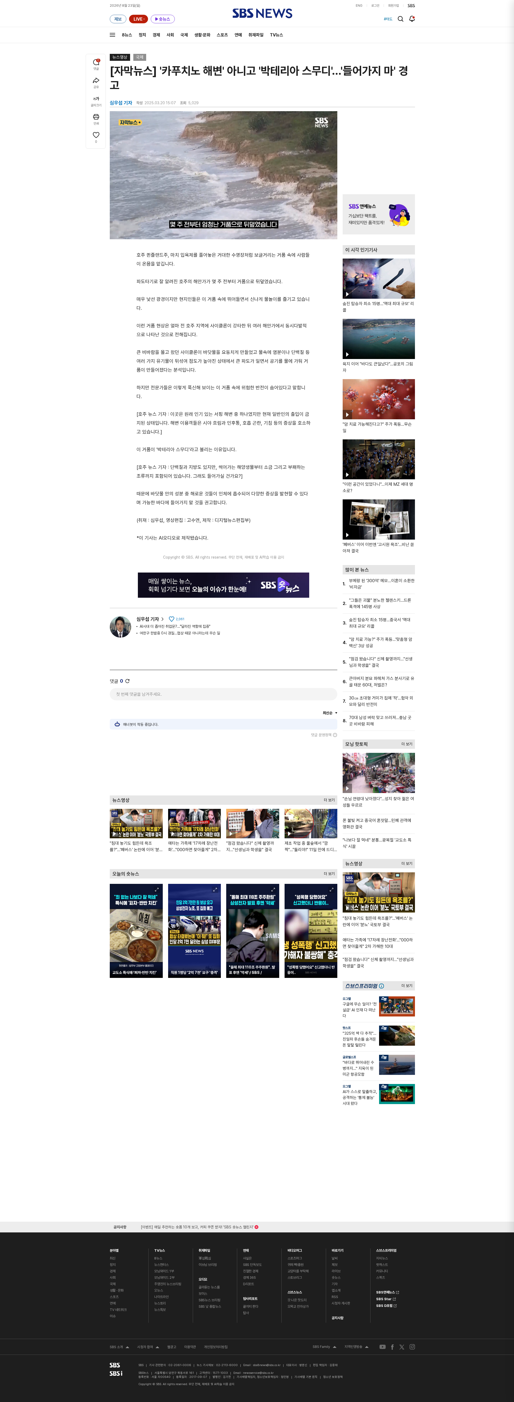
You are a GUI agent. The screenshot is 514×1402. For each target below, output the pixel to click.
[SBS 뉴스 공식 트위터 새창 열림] (402, 1346)
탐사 (246, 1313)
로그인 (375, 6)
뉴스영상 (119, 57)
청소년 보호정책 (333, 1377)
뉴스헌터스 (161, 1265)
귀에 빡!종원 (296, 1265)
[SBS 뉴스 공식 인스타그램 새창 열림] (412, 1347)
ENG (359, 6)
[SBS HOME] (411, 5)
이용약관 (190, 1347)
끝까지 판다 (250, 1306)
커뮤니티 (382, 1271)
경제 (156, 35)
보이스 (203, 1294)
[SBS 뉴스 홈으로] (262, 13)
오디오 (203, 1278)
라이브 (336, 1271)
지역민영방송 (357, 1347)
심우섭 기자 (148, 619)
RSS (335, 1297)
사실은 (247, 1258)
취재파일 (255, 35)
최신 (113, 1258)
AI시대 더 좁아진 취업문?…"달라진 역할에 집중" (175, 626)
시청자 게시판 (341, 1303)
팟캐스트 (382, 1265)
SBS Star (384, 1298)
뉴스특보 (160, 1310)
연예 (238, 35)
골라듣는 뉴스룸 (209, 1287)
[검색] (400, 18)
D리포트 (248, 1284)
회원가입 (393, 6)
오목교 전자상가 (298, 1306)
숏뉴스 (336, 1278)
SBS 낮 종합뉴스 (210, 1306)
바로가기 (337, 1249)
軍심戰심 (205, 1258)
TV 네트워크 (118, 1310)
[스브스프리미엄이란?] (382, 985)
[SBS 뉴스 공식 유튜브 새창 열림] (382, 1347)
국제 (184, 35)
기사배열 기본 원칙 (306, 1377)
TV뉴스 (276, 35)
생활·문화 (202, 35)
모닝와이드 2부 (164, 1278)
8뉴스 (127, 35)
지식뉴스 (382, 1258)
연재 (246, 1249)
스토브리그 (295, 1278)
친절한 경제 (250, 1271)
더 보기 (328, 798)
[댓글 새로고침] (127, 681)
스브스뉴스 (295, 1291)
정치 (142, 35)
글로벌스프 (349, 1057)
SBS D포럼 (384, 1305)
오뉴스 (158, 1290)
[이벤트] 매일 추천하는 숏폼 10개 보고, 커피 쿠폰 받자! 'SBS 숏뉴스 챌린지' (197, 1226)
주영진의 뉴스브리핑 (167, 1284)
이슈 (113, 1316)
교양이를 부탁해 (298, 1271)
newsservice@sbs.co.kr (258, 1373)
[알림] (412, 18)
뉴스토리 (160, 1303)
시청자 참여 (148, 1347)
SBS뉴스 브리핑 (209, 1300)
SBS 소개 (119, 1347)
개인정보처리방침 (216, 1347)
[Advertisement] (224, 766)
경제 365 (249, 1278)
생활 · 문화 (117, 1290)
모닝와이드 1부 (164, 1271)
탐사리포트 (250, 1297)
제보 (335, 1265)
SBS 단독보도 (252, 1265)
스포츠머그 (295, 1258)
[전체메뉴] (112, 35)
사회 (170, 35)
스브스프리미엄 (386, 1249)
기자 (335, 1284)
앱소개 (336, 1290)
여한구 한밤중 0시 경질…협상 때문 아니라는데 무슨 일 (180, 633)
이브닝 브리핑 (208, 1265)
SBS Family (325, 1347)
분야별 (114, 1249)
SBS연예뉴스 (385, 1292)
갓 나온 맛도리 (297, 1300)
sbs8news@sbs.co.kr (267, 1365)
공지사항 (337, 1318)
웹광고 (171, 1347)
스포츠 (222, 35)
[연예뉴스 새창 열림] (379, 214)
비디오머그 (295, 1249)
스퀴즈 (380, 1278)
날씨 (335, 1258)
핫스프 (347, 1028)
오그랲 (347, 999)
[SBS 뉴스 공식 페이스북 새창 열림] (392, 1347)
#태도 (388, 19)
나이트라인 (161, 1297)
